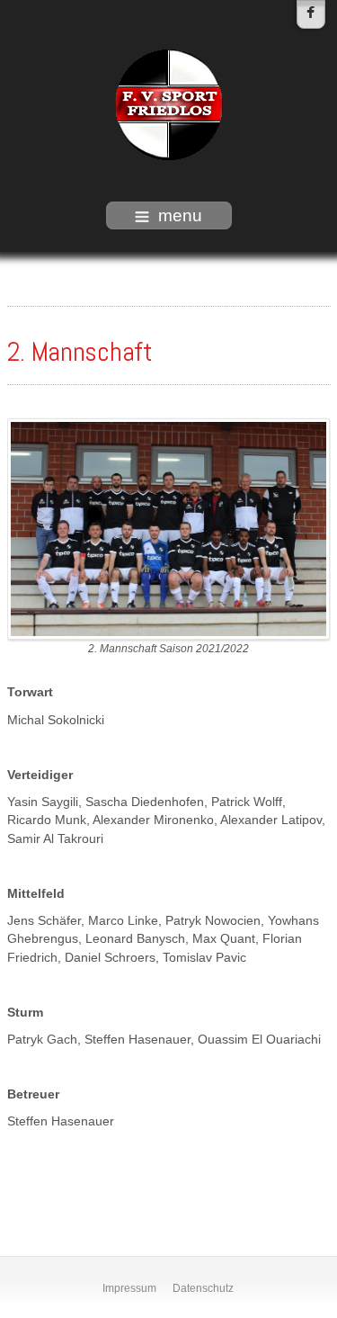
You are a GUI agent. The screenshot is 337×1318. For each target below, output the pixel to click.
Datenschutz (203, 1288)
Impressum (129, 1288)
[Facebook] (311, 14)
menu (180, 215)
